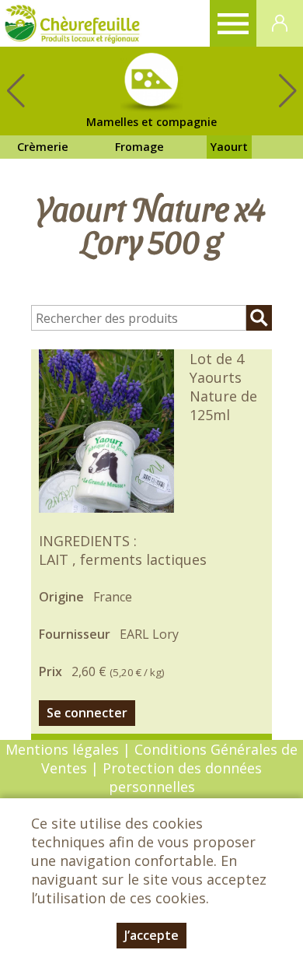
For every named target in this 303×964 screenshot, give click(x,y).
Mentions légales (62, 749)
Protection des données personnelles (182, 777)
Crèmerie (42, 146)
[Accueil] (72, 23)
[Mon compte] (279, 23)
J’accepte (151, 935)
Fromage (139, 146)
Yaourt (229, 146)
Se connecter (87, 712)
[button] (287, 91)
